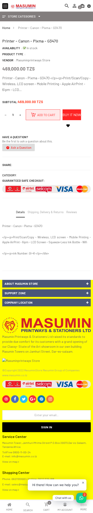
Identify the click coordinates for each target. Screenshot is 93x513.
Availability (11, 48)
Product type (12, 54)
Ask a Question (20, 147)
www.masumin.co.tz (14, 375)
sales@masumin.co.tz (25, 484)
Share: (7, 165)
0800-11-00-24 (21, 452)
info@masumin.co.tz (24, 456)
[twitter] (24, 399)
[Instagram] (50, 399)
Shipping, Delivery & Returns (46, 212)
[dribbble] (6, 399)
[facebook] (15, 399)
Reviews (71, 212)
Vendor (7, 60)
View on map (10, 461)
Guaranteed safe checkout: (23, 180)
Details (20, 212)
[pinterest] (41, 399)
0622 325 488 (46, 478)
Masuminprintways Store (33, 60)
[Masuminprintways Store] (46, 325)
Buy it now (72, 115)
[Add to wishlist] (68, 125)
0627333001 (19, 478)
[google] (32, 399)
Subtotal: (10, 102)
